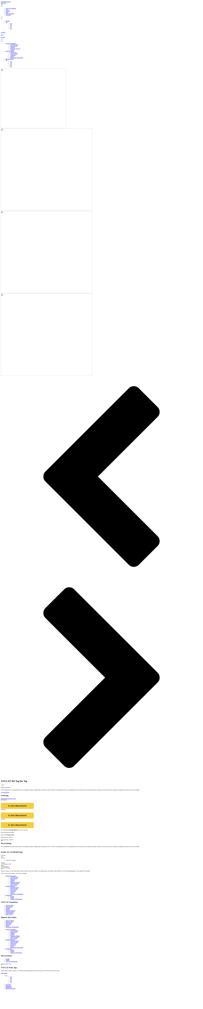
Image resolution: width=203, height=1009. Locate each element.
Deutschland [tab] (4, 798)
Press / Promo (13, 885)
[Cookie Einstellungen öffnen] (18, 1007)
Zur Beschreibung (5, 792)
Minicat (12, 56)
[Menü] (2, 5)
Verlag (7, 9)
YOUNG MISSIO (14, 883)
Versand (12, 897)
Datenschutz (8, 985)
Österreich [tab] (9, 798)
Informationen (9, 895)
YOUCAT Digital (10, 13)
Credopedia (8, 14)
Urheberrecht (9, 987)
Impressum (8, 984)
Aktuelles (8, 11)
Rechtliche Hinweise (10, 988)
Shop (7, 12)
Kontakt (12, 896)
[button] (101, 476)
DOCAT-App (13, 52)
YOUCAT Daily (14, 53)
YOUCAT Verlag (14, 44)
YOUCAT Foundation (11, 8)
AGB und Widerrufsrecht (16, 899)
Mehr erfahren (4, 973)
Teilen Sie (197, 73)
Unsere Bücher (13, 46)
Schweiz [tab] (14, 798)
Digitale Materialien (10, 886)
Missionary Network (15, 48)
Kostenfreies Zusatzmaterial (16, 57)
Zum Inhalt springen (6, 1)
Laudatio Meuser (10, 59)
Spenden (8, 21)
